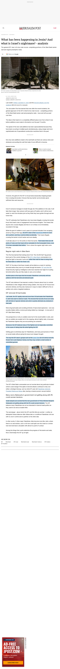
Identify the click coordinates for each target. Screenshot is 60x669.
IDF (2, 441)
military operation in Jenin (21, 103)
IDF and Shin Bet (46, 267)
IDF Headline (4, 443)
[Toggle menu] (3, 28)
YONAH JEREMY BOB (11, 96)
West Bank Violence (37, 441)
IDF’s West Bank (35, 257)
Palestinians (39, 232)
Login (54, 28)
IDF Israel (16, 441)
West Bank (8, 441)
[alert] (13, 652)
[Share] (2, 54)
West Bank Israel (25, 441)
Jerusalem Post (4, 34)
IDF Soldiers (47, 441)
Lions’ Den (36, 337)
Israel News (11, 34)
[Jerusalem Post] (30, 28)
